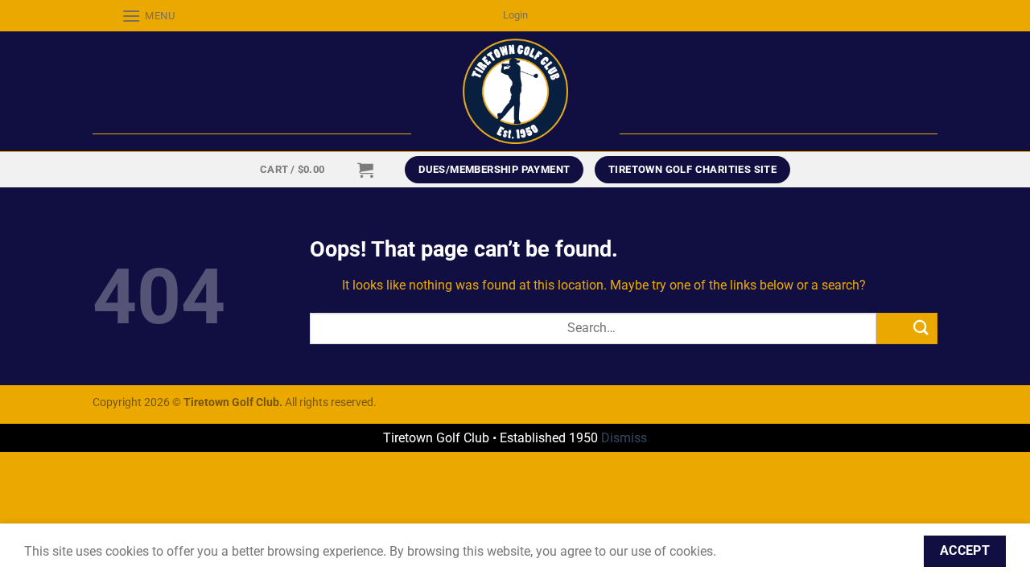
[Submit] (906, 328)
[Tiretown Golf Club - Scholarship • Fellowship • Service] (515, 91)
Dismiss (624, 438)
